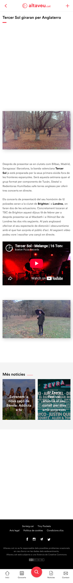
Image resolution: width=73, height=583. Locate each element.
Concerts (22, 578)
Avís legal (14, 531)
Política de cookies (33, 531)
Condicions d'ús (55, 531)
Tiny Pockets (44, 526)
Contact (65, 578)
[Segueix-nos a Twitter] (48, 540)
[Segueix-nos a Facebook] (27, 540)
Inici (7, 578)
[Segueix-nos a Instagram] (34, 540)
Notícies (51, 578)
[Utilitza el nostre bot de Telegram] (41, 540)
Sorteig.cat (28, 526)
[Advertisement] (36, 65)
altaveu (40, 5)
